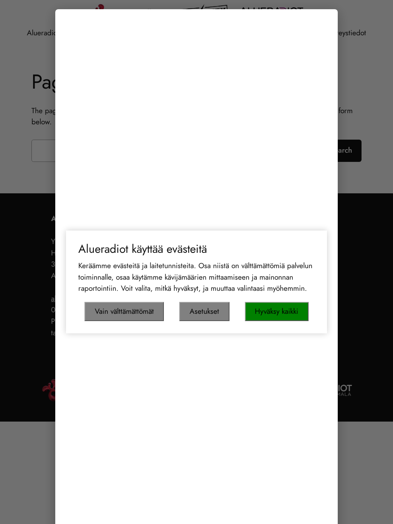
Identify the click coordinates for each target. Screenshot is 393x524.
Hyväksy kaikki (276, 311)
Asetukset (204, 311)
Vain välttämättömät (124, 311)
